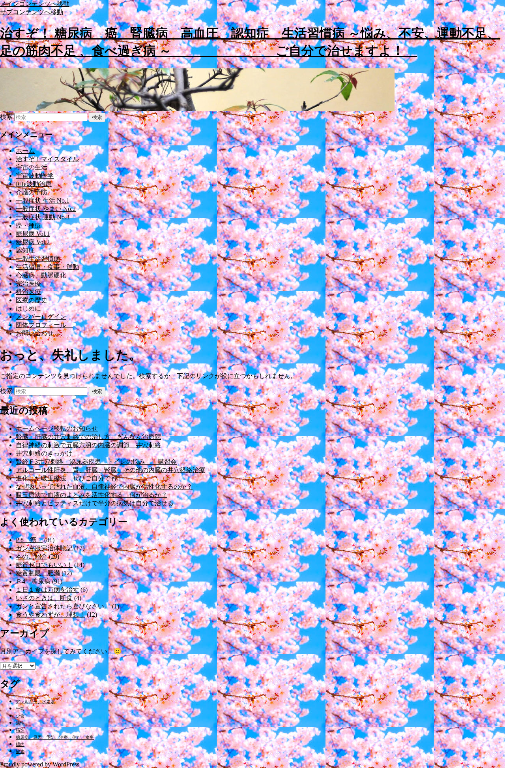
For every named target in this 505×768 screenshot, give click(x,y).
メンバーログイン (41, 316)
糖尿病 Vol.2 (33, 242)
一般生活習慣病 (38, 258)
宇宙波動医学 (35, 175)
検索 (6, 116)
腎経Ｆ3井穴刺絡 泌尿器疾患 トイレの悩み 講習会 (96, 461)
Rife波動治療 (34, 184)
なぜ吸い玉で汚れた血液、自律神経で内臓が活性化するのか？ (104, 486)
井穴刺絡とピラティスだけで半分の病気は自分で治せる (95, 503)
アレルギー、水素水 (35, 702)
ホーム (25, 150)
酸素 (20, 751)
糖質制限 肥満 (38, 573)
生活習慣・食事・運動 (47, 267)
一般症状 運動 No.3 (42, 217)
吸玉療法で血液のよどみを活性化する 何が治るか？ (91, 494)
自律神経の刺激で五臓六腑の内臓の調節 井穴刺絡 (88, 445)
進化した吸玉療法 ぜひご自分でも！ (72, 478)
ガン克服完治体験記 (44, 548)
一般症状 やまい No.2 (46, 208)
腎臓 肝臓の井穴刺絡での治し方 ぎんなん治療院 (88, 436)
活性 (20, 723)
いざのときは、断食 (44, 598)
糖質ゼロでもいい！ (44, 564)
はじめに (28, 308)
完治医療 (28, 283)
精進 (20, 730)
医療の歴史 (31, 300)
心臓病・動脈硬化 (41, 275)
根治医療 (28, 291)
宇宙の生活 (31, 167)
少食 (20, 716)
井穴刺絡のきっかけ (44, 453)
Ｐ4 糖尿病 (33, 581)
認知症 (25, 250)
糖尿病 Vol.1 (33, 233)
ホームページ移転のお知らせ (57, 428)
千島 (20, 709)
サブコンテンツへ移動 (31, 12)
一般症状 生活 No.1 (42, 200)
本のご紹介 (31, 556)
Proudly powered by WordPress (39, 764)
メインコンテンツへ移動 (34, 3)
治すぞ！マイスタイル (47, 159)
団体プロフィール (44, 325)
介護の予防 (31, 192)
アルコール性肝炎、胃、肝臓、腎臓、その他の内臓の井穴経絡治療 (110, 470)
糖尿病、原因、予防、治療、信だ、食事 (55, 737)
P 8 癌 (29, 539)
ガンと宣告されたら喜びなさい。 (63, 606)
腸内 (20, 744)
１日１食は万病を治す (47, 589)
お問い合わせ (35, 333)
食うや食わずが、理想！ (50, 614)
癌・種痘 (28, 225)
